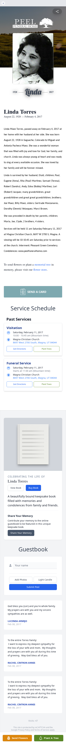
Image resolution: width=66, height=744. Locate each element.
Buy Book (33, 487)
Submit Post (33, 586)
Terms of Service (41, 730)
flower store (40, 269)
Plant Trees (47, 348)
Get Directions (19, 348)
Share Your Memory (21, 532)
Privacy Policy (24, 730)
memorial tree (42, 264)
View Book (15, 487)
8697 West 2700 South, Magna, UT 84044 (35, 342)
